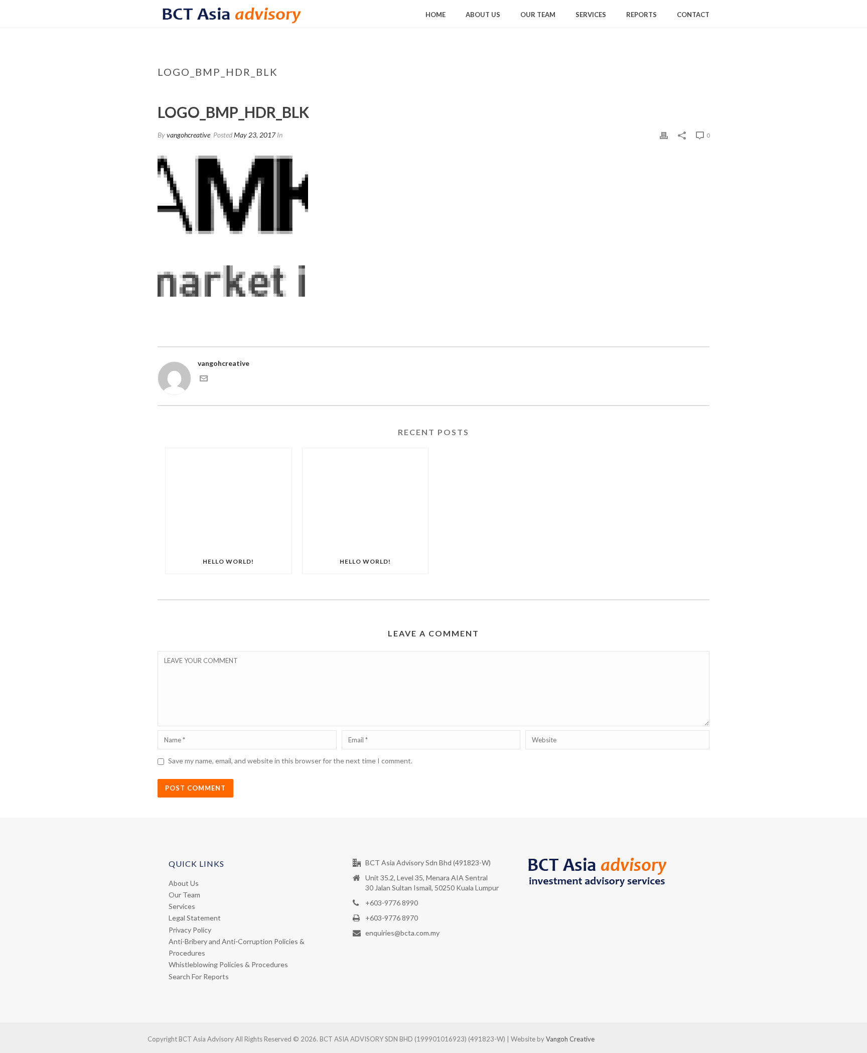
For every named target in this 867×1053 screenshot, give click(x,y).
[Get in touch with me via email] (204, 379)
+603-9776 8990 (391, 902)
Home (435, 15)
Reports (641, 15)
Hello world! (228, 561)
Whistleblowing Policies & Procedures (228, 964)
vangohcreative (188, 134)
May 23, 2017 (254, 134)
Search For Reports (199, 976)
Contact (693, 15)
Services (590, 15)
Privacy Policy (190, 930)
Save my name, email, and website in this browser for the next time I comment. (290, 760)
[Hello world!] (229, 498)
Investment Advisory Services (583, 93)
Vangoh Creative (570, 1039)
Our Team (537, 15)
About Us (483, 15)
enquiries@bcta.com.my (402, 933)
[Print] (664, 135)
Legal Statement (195, 917)
